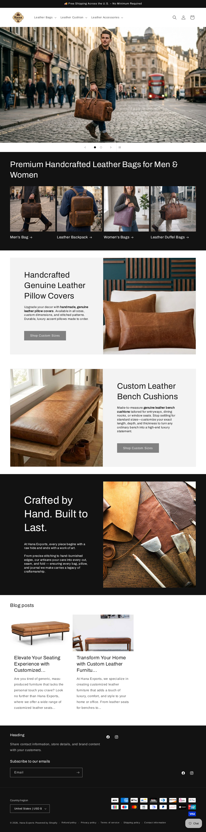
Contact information (155, 822)
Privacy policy (89, 822)
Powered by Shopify (46, 823)
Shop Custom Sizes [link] (45, 335)
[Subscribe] (77, 772)
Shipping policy (132, 822)
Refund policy (69, 822)
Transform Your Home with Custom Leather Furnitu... (101, 664)
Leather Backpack (72, 237)
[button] (45, 17)
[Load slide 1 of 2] (95, 147)
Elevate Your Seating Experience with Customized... (37, 664)
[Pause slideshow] (120, 147)
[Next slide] (110, 147)
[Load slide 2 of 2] (101, 147)
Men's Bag (19, 237)
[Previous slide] (85, 147)
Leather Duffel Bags (168, 237)
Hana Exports (27, 823)
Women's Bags (116, 237)
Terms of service (110, 822)
